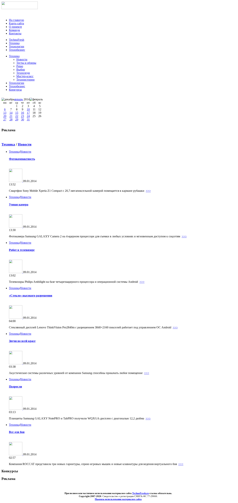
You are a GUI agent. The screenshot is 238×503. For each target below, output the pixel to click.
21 (10, 116)
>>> (148, 190)
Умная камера (18, 204)
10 (28, 109)
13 (4, 112)
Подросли (15, 386)
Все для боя (17, 432)
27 (4, 119)
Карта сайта (16, 23)
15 (16, 112)
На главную (16, 20)
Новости (24, 144)
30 (22, 119)
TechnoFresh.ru (140, 493)
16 (22, 112)
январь (18, 99)
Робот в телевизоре (22, 250)
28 (10, 119)
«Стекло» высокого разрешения (30, 295)
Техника (14, 56)
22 (16, 116)
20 (4, 116)
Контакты (15, 33)
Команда (14, 30)
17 (28, 112)
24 (28, 116)
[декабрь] (7, 99)
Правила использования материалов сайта (118, 499)
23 (22, 116)
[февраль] (36, 99)
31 (28, 119)
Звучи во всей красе (22, 341)
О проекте (15, 26)
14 (10, 112)
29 (16, 119)
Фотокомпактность (22, 158)
